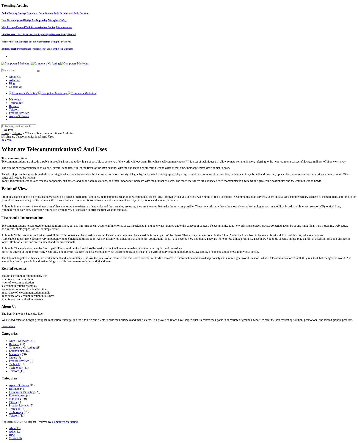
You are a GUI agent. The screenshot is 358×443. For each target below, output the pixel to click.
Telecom (14, 109)
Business (14, 106)
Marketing (15, 99)
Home (5, 133)
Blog (12, 83)
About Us (15, 76)
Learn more (8, 326)
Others (13, 357)
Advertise (14, 80)
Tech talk (14, 364)
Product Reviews (19, 112)
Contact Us (15, 86)
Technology (16, 102)
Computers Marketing (22, 347)
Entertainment (17, 350)
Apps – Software (19, 116)
